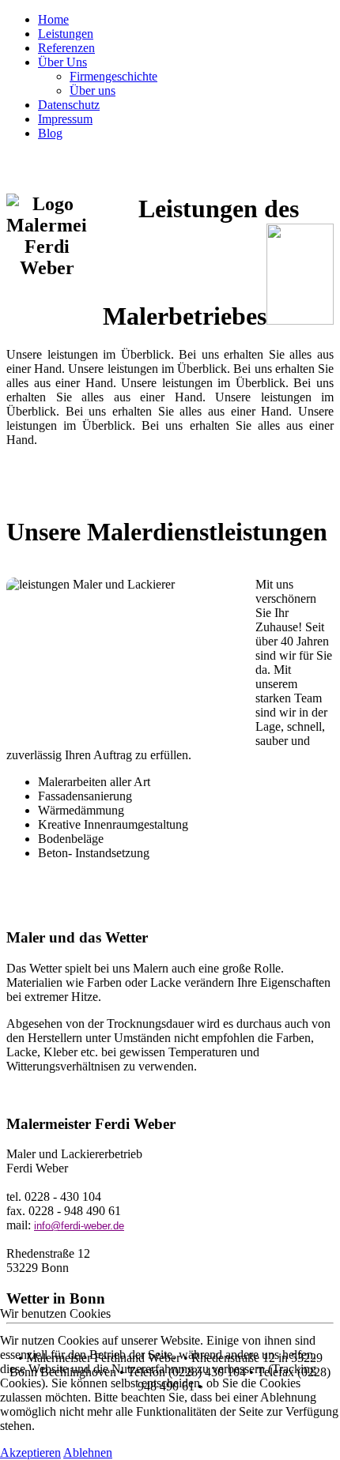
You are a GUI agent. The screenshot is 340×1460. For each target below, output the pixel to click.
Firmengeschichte (113, 76)
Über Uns (62, 62)
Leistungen (65, 33)
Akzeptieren (30, 1452)
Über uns (92, 90)
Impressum (65, 119)
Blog (50, 133)
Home (53, 19)
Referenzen (66, 48)
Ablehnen (87, 1452)
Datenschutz (69, 104)
